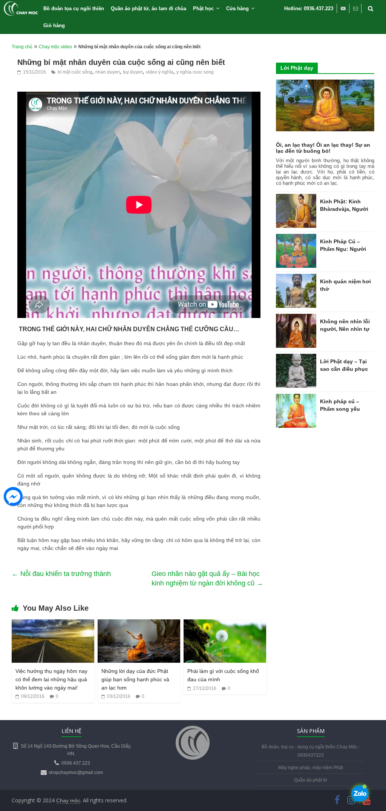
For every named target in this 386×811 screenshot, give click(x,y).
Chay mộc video (55, 46)
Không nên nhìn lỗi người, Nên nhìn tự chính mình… (345, 328)
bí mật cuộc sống (75, 72)
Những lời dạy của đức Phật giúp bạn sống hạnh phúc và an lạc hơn (135, 679)
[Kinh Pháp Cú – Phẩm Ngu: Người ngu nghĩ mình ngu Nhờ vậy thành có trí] (296, 238)
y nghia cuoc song (195, 72)
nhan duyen (107, 72)
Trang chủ (22, 46)
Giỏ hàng (54, 25)
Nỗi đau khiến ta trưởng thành (61, 574)
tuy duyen (133, 72)
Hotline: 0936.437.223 (308, 8)
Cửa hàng (237, 8)
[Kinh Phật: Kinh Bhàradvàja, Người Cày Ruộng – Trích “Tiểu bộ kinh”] (296, 198)
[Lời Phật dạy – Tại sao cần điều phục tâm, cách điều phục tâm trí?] (296, 358)
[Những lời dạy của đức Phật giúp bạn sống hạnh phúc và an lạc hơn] (139, 624)
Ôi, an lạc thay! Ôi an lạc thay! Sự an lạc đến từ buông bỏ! (323, 148)
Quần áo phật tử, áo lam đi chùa (148, 8)
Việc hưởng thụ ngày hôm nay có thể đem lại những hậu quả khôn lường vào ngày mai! (51, 679)
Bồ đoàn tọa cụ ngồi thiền (73, 8)
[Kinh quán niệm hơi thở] (296, 278)
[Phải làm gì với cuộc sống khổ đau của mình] (225, 624)
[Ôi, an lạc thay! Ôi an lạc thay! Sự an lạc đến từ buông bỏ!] (325, 84)
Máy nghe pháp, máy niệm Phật (310, 767)
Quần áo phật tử (310, 780)
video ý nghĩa (159, 72)
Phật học (203, 8)
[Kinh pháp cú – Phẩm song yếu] (296, 398)
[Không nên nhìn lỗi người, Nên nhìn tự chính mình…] (296, 318)
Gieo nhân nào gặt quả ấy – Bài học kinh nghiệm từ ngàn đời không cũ (207, 578)
